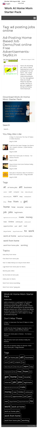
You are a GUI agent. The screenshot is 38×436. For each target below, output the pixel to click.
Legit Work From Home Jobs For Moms (14, 267)
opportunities (8, 226)
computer (16, 192)
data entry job (29, 192)
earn (15, 196)
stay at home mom (17, 231)
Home (23, 1)
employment (27, 196)
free (10, 201)
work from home (11, 240)
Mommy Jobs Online (8, 271)
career (5, 192)
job (5, 212)
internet (28, 207)
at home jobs (12, 187)
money (29, 217)
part (20, 226)
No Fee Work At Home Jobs (11, 275)
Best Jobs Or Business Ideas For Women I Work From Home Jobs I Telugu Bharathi (21, 173)
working (24, 245)
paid (16, 226)
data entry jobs (7, 196)
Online (11, 221)
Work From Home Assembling (11, 283)
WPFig (34, 426)
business (28, 187)
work (31, 231)
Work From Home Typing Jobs (11, 287)
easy (21, 196)
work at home (9, 236)
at (4, 187)
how (13, 207)
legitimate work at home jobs (10, 217)
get (26, 201)
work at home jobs (25, 236)
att (20, 187)
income (20, 207)
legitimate (18, 212)
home (6, 206)
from (16, 201)
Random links (8, 299)
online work (27, 222)
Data (22, 192)
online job (19, 222)
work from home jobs (11, 245)
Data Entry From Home (9, 254)
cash (10, 192)
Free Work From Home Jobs (11, 61)
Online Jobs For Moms (9, 279)
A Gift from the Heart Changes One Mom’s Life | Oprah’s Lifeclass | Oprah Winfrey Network (21, 147)
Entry (4, 202)
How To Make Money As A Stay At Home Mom (16, 262)
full (21, 202)
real (25, 226)
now (5, 222)
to (25, 231)
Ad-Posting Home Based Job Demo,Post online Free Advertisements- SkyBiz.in (17, 46)
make (21, 217)
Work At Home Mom (11, 59)
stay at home (7, 231)
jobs (10, 212)
